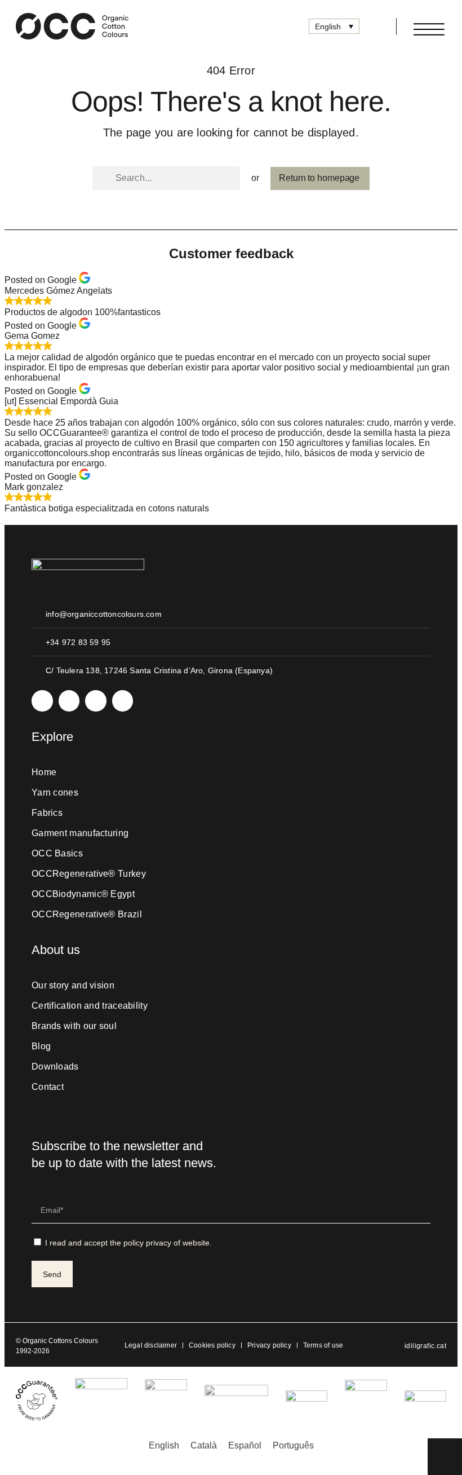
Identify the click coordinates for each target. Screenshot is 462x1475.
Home (44, 772)
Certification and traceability (90, 1005)
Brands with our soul (74, 1026)
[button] (373, 26)
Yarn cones (55, 792)
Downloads (55, 1066)
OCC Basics (57, 853)
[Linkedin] (69, 701)
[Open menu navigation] (429, 29)
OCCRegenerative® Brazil (87, 914)
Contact (48, 1087)
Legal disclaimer (151, 1345)
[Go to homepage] (72, 26)
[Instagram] (42, 701)
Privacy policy (269, 1345)
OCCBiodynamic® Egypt (83, 894)
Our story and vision (73, 985)
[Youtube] (95, 701)
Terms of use (323, 1345)
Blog (41, 1046)
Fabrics (47, 813)
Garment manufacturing (80, 833)
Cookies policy (212, 1345)
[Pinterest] (123, 701)
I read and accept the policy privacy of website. (128, 1242)
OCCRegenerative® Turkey (89, 873)
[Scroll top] (445, 1455)
